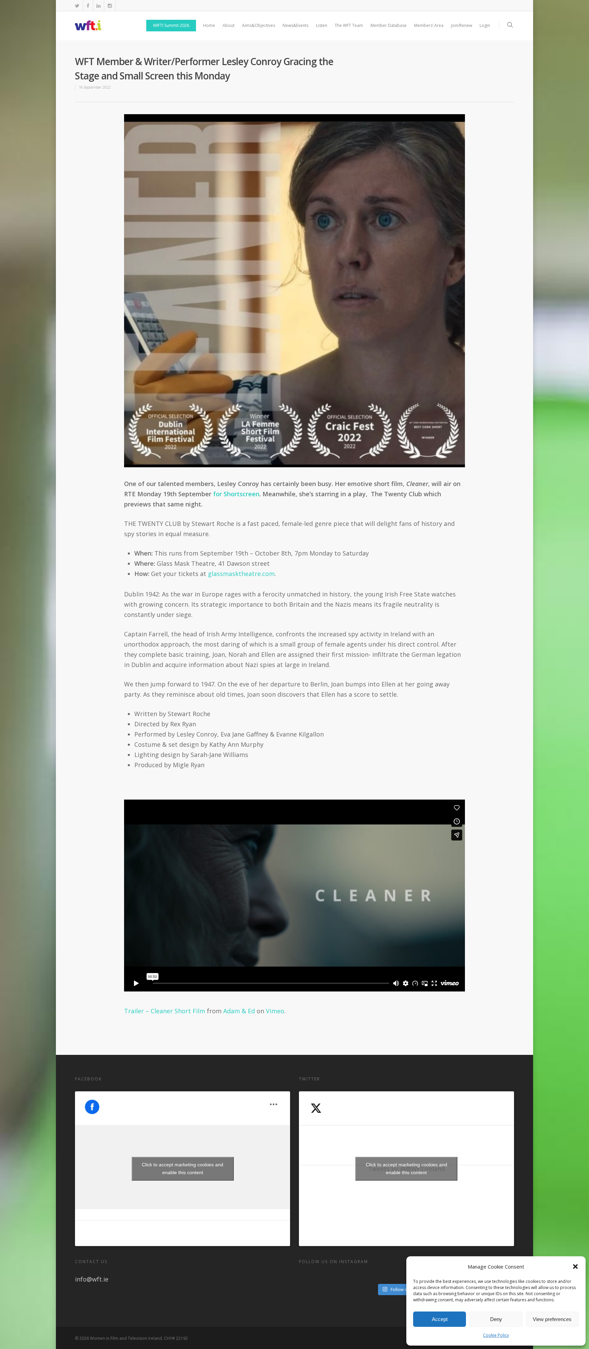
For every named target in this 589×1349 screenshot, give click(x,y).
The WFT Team (349, 25)
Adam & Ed (239, 1011)
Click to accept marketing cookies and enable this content (182, 1168)
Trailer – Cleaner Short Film (164, 1011)
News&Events (295, 25)
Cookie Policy (496, 1335)
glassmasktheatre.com (241, 574)
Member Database (389, 25)
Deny (496, 1319)
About (229, 25)
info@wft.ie (91, 1279)
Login (485, 25)
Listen (321, 25)
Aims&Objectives (258, 25)
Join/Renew (461, 25)
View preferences (552, 1319)
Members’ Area (428, 25)
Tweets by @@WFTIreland (406, 1168)
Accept (440, 1319)
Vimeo (275, 1011)
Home (209, 25)
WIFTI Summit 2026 (171, 25)
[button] (575, 1266)
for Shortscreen (236, 494)
